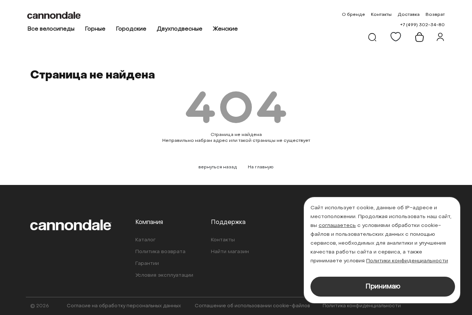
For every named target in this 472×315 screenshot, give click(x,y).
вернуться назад (217, 167)
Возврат (435, 15)
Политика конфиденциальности (362, 306)
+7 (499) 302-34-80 (422, 25)
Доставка (409, 15)
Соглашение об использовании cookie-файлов (252, 306)
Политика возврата (160, 251)
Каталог (145, 240)
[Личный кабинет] (440, 37)
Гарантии (147, 263)
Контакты (381, 15)
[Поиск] (372, 37)
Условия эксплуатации (164, 275)
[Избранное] (396, 37)
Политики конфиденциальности (407, 261)
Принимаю (382, 287)
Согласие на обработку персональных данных (124, 306)
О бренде (353, 15)
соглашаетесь (337, 225)
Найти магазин (230, 251)
